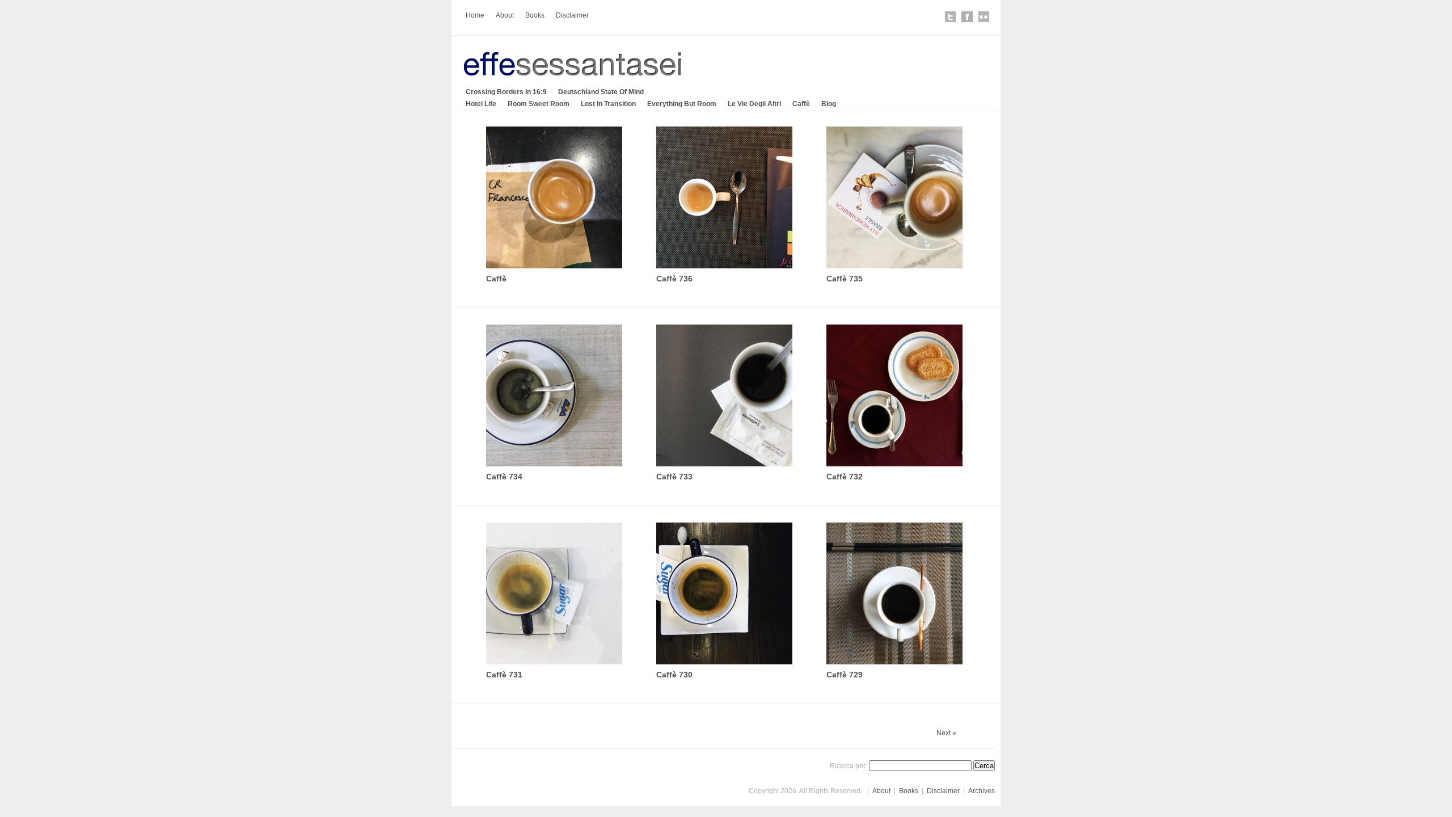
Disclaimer (572, 15)
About (505, 15)
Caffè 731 (504, 674)
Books (534, 15)
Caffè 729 (844, 674)
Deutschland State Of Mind (601, 92)
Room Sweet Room (538, 104)
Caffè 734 (504, 476)
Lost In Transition (608, 104)
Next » (946, 733)
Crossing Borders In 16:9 (506, 92)
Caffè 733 (674, 476)
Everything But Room (681, 104)
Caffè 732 (844, 476)
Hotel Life (481, 104)
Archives (981, 791)
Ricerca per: (848, 766)
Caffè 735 (844, 278)
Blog (828, 104)
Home (475, 15)
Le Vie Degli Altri (754, 104)
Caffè (801, 104)
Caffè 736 (674, 278)
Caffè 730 (674, 674)
